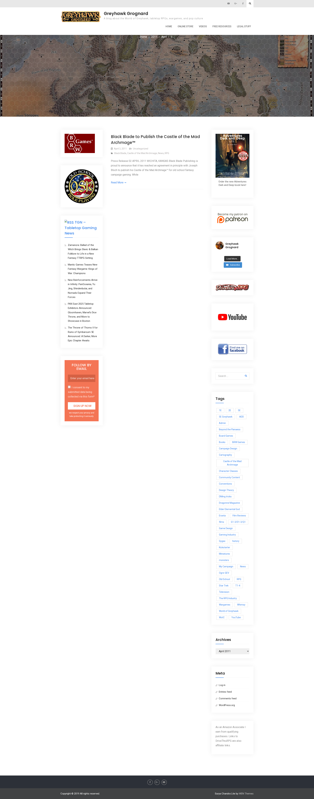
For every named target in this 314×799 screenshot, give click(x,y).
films (221, 522)
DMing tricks (225, 496)
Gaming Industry (227, 534)
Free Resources (221, 26)
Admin (222, 423)
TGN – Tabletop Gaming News (81, 228)
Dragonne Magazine (229, 503)
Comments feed (227, 698)
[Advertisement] (157, 63)
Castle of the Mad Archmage (142, 153)
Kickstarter (224, 547)
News (161, 153)
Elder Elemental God (229, 509)
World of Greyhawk (228, 611)
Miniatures (224, 553)
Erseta (222, 515)
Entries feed (225, 691)
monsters (224, 560)
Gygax (222, 541)
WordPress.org (227, 705)
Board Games (226, 435)
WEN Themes (246, 793)
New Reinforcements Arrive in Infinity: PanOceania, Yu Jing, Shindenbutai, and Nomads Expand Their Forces (82, 289)
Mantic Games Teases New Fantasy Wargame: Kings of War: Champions (82, 269)
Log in (222, 685)
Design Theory (226, 490)
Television (224, 592)
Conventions (225, 483)
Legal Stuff (244, 26)
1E (220, 410)
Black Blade (120, 153)
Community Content (229, 477)
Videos (203, 26)
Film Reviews (239, 515)
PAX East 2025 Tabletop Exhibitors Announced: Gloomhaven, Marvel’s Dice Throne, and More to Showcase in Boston (82, 312)
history (235, 541)
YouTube (236, 617)
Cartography (225, 455)
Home (169, 26)
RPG (167, 153)
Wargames (224, 604)
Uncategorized (140, 148)
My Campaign (226, 566)
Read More (117, 182)
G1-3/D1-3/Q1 (238, 522)
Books (222, 442)
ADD (241, 416)
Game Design (226, 528)
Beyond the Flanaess (229, 429)
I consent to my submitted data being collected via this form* (81, 392)
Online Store (185, 26)
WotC (222, 617)
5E (239, 410)
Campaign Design (228, 448)
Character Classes (228, 471)
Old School (224, 579)
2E (229, 410)
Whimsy (241, 604)
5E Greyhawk (225, 416)
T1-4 (237, 585)
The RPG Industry (228, 598)
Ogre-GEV (224, 573)
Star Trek (223, 585)
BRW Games (238, 442)
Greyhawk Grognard (126, 13)
